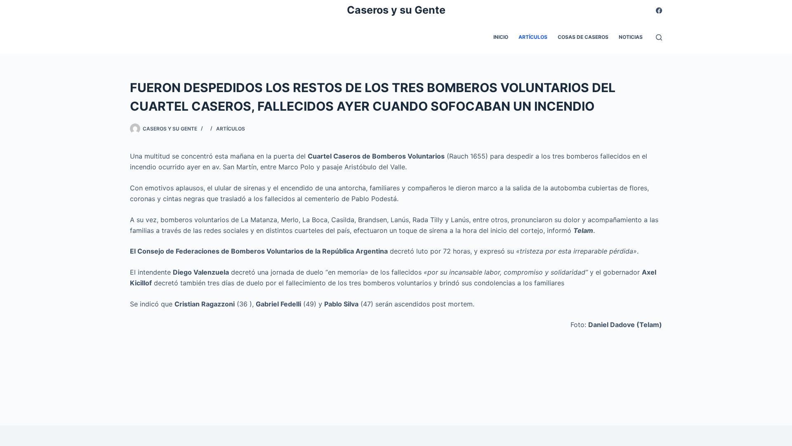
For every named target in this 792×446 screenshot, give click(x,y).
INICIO (500, 37)
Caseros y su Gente (396, 10)
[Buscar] (659, 37)
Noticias (631, 37)
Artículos (533, 37)
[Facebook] (659, 10)
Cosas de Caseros (583, 37)
